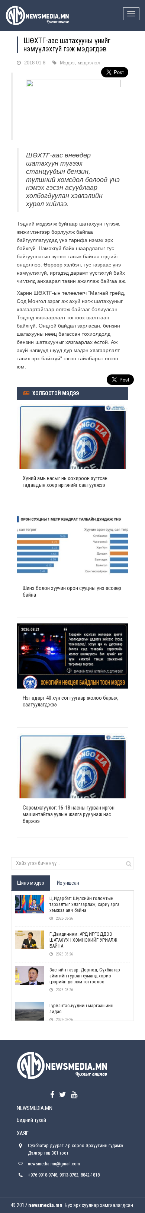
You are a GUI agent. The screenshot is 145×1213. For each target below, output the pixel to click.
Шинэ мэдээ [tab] (30, 883)
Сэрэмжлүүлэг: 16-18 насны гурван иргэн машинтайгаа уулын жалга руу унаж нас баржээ (69, 814)
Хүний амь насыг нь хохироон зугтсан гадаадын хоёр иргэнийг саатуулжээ (65, 481)
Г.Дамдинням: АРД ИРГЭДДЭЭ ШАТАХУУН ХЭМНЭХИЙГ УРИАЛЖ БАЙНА (83, 940)
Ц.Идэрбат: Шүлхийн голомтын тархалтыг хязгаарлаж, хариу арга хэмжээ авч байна (84, 904)
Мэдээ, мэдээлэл (80, 63)
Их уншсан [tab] (68, 883)
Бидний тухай (31, 1120)
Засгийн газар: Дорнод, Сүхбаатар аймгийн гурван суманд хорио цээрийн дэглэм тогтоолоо (84, 975)
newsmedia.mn (45, 1205)
